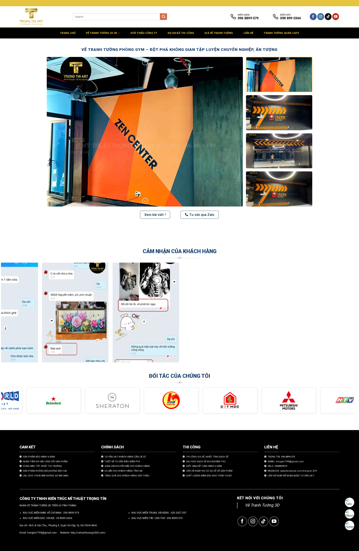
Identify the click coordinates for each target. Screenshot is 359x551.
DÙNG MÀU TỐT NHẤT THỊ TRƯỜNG (42, 466)
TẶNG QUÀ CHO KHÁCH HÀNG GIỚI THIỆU (127, 475)
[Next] (341, 314)
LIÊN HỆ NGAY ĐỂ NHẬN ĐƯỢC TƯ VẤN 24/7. (291, 475)
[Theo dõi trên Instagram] (320, 16)
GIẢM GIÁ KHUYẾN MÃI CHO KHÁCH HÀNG (127, 466)
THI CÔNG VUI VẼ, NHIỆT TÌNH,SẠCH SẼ (207, 456)
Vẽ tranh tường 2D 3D (101, 32)
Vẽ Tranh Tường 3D (262, 505)
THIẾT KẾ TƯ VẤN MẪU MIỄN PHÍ (122, 461)
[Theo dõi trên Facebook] (313, 16)
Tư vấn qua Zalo (201, 215)
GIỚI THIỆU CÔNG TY (143, 32)
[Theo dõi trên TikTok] (328, 16)
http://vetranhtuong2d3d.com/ (88, 532)
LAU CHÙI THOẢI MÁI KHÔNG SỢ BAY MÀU (46, 475)
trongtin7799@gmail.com (42, 532)
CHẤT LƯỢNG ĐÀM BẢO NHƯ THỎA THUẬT (209, 475)
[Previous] (13, 314)
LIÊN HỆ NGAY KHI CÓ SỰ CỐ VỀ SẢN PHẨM (209, 471)
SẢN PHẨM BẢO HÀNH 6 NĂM (39, 456)
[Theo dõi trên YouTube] (335, 16)
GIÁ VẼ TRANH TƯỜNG (218, 32)
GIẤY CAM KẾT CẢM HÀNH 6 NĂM (204, 466)
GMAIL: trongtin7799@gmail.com (286, 461)
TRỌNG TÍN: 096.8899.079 (281, 456)
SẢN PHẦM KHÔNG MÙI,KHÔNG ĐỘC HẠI (45, 471)
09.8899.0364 (64, 518)
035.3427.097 (179, 512)
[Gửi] (163, 16)
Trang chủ (67, 32)
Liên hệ (248, 32)
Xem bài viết (154, 215)
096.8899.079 (175, 518)
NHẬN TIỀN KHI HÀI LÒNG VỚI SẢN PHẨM (45, 461)
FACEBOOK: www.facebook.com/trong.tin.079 (292, 471)
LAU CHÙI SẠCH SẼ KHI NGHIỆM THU (206, 461)
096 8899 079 (71, 512)
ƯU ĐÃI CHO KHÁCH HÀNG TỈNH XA (123, 471)
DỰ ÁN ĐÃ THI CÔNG (181, 32)
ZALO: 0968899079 (277, 466)
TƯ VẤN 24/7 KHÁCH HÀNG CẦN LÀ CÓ (125, 456)
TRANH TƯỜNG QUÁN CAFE (281, 32)
